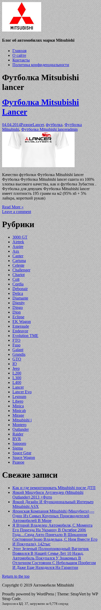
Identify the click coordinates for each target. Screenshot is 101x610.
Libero (17, 401)
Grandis (18, 354)
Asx (15, 251)
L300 (16, 378)
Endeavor (20, 331)
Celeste (18, 265)
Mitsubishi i (22, 420)
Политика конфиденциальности (40, 65)
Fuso (16, 345)
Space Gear (21, 453)
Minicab (19, 410)
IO (14, 364)
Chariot (18, 274)
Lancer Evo (22, 392)
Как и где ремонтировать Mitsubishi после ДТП (54, 487)
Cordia (18, 284)
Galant (17, 349)
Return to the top (16, 576)
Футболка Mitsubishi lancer (44, 129)
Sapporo (19, 443)
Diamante (20, 298)
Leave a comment (16, 211)
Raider (17, 434)
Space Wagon (23, 457)
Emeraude (20, 326)
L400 (16, 382)
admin (73, 129)
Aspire (17, 246)
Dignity (18, 303)
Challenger (21, 270)
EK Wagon (21, 321)
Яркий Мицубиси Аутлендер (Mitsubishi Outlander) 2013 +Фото (47, 494)
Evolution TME (25, 335)
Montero (19, 424)
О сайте (19, 55)
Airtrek (18, 242)
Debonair (20, 289)
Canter (17, 256)
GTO (16, 359)
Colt (15, 279)
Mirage (18, 415)
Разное (27, 124)
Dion (16, 312)
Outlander (20, 429)
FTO (16, 340)
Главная (19, 50)
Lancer (38, 124)
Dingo (17, 307)
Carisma (19, 260)
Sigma (17, 448)
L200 (16, 373)
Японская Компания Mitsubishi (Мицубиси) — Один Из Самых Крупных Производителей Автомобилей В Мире (53, 516)
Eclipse (18, 317)
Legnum (19, 396)
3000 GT (19, 237)
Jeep (16, 368)
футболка (54, 124)
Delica (17, 293)
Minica (18, 406)
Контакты (21, 60)
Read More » (13, 207)
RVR (16, 439)
